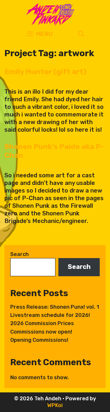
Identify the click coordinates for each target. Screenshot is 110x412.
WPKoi (55, 405)
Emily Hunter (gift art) (45, 71)
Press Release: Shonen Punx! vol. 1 (54, 307)
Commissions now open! (41, 332)
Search (19, 254)
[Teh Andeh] (49, 14)
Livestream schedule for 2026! (50, 315)
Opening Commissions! (39, 340)
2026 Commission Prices (42, 323)
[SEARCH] (81, 34)
